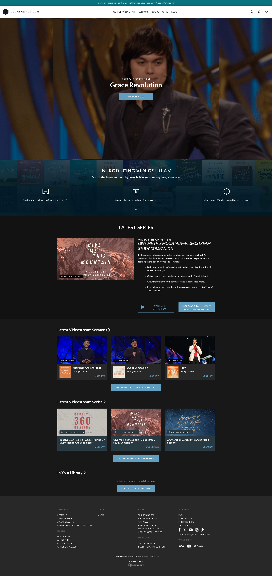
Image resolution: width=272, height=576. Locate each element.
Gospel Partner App (124, 12)
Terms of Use (154, 556)
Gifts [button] (165, 12)
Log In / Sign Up (146, 543)
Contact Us (185, 518)
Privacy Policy (143, 556)
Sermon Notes (146, 515)
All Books (63, 540)
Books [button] (155, 12)
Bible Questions (147, 518)
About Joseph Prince (150, 532)
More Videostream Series (136, 458)
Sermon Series (65, 518)
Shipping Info (186, 522)
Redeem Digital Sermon (151, 547)
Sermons (62, 509)
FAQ (180, 515)
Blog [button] (174, 12)
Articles (143, 522)
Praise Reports (147, 525)
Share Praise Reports (150, 528)
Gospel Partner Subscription (74, 525)
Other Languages (67, 547)
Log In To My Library (136, 488)
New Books (63, 536)
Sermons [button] (144, 12)
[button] (259, 11)
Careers (183, 525)
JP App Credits (65, 522)
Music (101, 515)
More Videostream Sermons (136, 387)
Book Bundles (65, 543)
